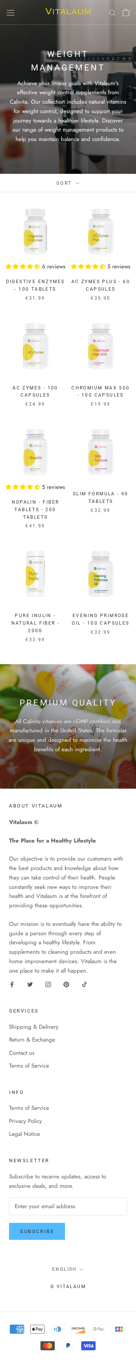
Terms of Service (29, 1066)
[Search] (112, 12)
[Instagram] (48, 984)
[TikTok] (84, 984)
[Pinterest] (66, 984)
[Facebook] (12, 984)
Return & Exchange (32, 1040)
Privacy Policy (25, 1121)
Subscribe (37, 1231)
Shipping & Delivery (34, 1027)
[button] (24, 266)
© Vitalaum (68, 1286)
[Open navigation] (10, 12)
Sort (65, 183)
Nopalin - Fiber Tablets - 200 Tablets (35, 509)
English (64, 1269)
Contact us (21, 1053)
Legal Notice (24, 1134)
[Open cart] (126, 12)
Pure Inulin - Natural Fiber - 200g (35, 623)
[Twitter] (30, 984)
